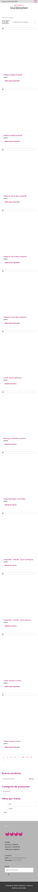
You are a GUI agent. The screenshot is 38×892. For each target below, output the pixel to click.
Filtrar (5, 812)
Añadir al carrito (10, 384)
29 (27, 757)
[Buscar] (9, 874)
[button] (19, 12)
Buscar (31, 779)
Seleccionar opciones (12, 81)
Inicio (3, 17)
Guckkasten (19, 8)
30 (31, 757)
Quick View (19, 71)
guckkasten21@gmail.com (17, 858)
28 (23, 757)
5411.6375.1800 (17, 860)
